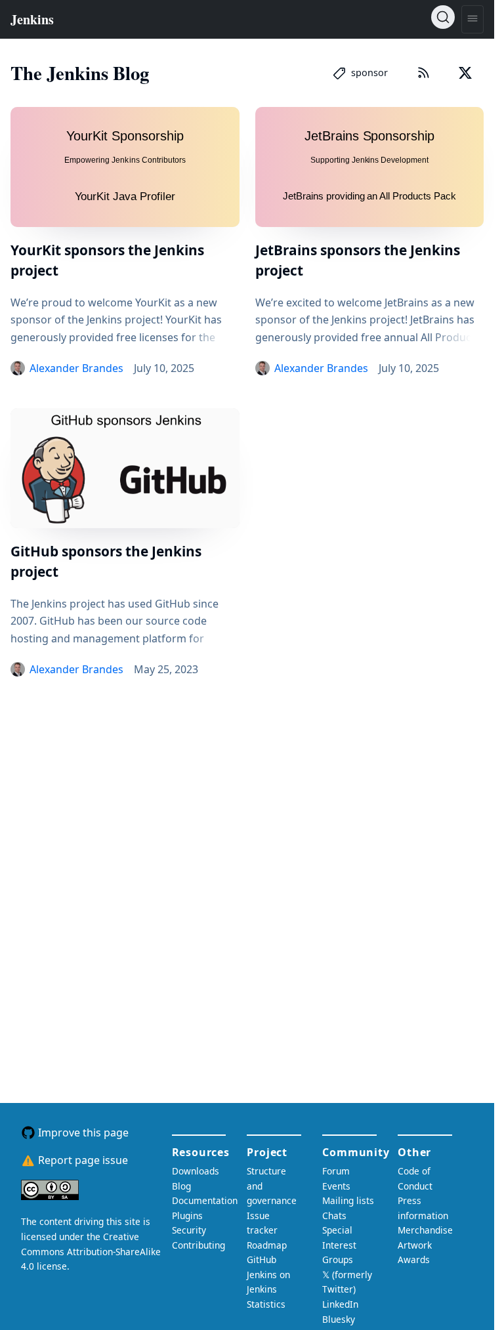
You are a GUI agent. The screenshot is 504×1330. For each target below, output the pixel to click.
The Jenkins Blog (79, 73)
